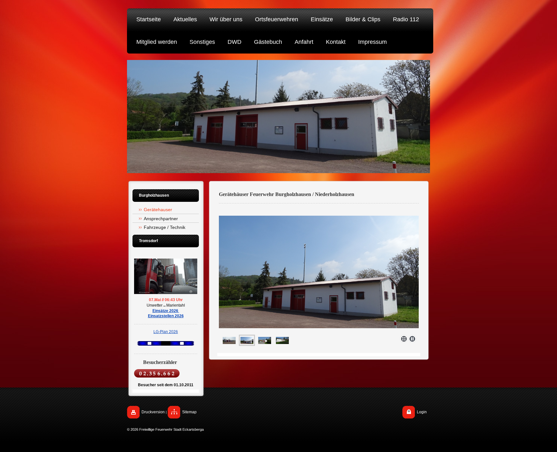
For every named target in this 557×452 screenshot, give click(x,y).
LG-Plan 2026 (165, 331)
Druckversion (153, 412)
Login (422, 412)
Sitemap (189, 412)
